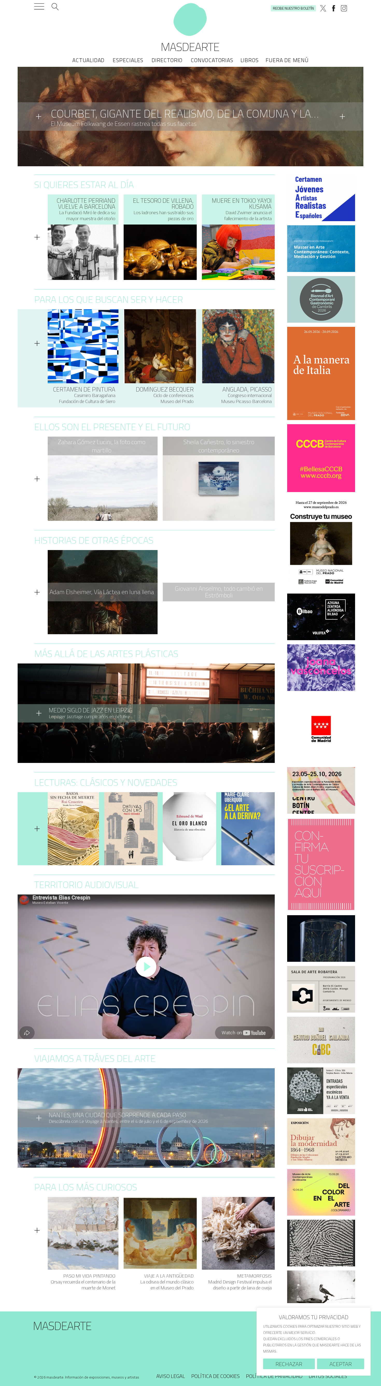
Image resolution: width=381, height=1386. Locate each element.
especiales (128, 60)
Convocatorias (212, 60)
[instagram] (344, 8)
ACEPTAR (340, 1364)
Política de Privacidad (274, 1376)
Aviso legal (170, 1376)
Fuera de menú (287, 60)
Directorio (167, 60)
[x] (323, 8)
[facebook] (333, 8)
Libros (250, 60)
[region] (314, 1342)
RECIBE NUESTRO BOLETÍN (293, 8)
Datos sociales (328, 1376)
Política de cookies (215, 1376)
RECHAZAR (289, 1364)
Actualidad (88, 60)
